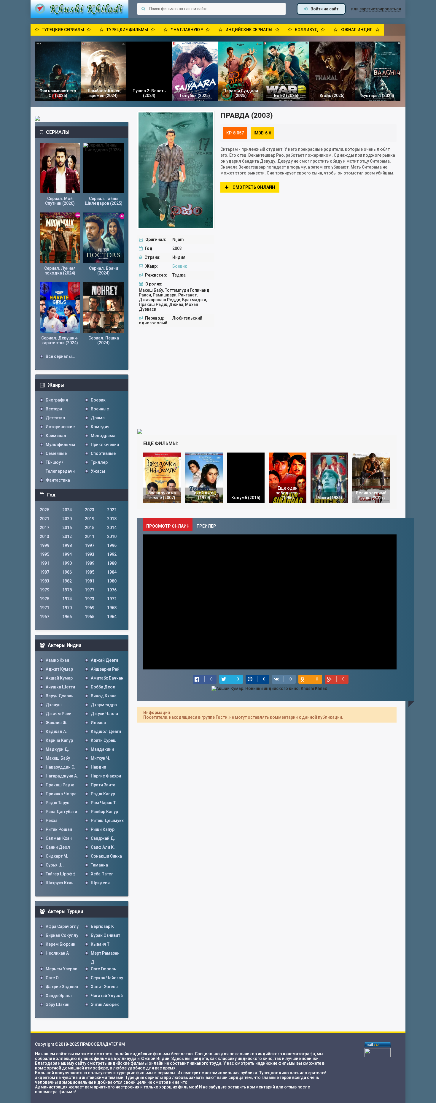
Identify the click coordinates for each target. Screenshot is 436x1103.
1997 (89, 545)
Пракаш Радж (60, 785)
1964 (112, 616)
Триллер (99, 462)
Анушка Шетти (60, 687)
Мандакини (102, 749)
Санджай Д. (103, 838)
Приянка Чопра (61, 793)
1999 (44, 545)
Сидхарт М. (57, 856)
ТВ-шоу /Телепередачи (60, 463)
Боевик (179, 266)
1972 (112, 598)
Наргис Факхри (106, 776)
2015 (89, 527)
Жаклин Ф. (56, 722)
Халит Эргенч (104, 986)
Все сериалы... (60, 356)
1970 (67, 607)
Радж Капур (103, 793)
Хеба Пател (102, 874)
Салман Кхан (59, 838)
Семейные (56, 453)
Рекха (52, 820)
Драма (98, 417)
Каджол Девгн (106, 731)
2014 (112, 527)
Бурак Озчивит (105, 935)
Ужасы (98, 471)
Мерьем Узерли (61, 968)
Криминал (56, 435)
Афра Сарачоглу (62, 926)
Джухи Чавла (104, 713)
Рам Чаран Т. (104, 802)
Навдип (98, 767)
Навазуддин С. (60, 767)
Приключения (105, 444)
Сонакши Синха (106, 856)
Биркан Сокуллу (62, 935)
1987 (44, 572)
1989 (89, 563)
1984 (112, 572)
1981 (89, 581)
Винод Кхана (104, 695)
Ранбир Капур (104, 811)
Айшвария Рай (105, 669)
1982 (67, 581)
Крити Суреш (104, 740)
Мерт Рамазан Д (105, 954)
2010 (112, 536)
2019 (89, 518)
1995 (44, 554)
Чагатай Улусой (107, 995)
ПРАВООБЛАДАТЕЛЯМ (102, 1044)
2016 (67, 527)
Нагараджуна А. (62, 776)
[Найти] (143, 9)
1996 (112, 545)
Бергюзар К (102, 926)
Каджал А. (56, 731)
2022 (112, 509)
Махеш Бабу (58, 758)
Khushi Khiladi (79, 9)
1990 (67, 563)
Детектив (55, 417)
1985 (89, 572)
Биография (57, 400)
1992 (112, 554)
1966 (67, 616)
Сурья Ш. (55, 865)
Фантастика (58, 480)
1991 (44, 563)
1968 (112, 607)
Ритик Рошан (59, 829)
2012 (67, 536)
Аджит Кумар (59, 669)
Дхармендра (104, 704)
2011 (89, 536)
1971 (44, 607)
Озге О (52, 977)
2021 (44, 518)
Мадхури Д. (57, 749)
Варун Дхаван (60, 695)
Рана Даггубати (61, 811)
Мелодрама (103, 435)
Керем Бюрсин (60, 944)
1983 (44, 581)
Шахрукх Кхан (60, 882)
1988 (112, 563)
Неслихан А (57, 953)
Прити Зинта (103, 785)
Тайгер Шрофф (61, 874)
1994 (67, 554)
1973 (89, 598)
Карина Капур (59, 740)
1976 (112, 590)
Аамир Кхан (57, 660)
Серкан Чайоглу (107, 977)
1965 (89, 616)
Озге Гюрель (103, 968)
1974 (67, 598)
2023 (89, 509)
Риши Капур (102, 829)
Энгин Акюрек (105, 1004)
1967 (44, 616)
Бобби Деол (103, 687)
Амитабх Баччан (107, 678)
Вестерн (54, 409)
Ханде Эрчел (59, 995)
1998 (67, 545)
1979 (44, 590)
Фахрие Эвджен (62, 986)
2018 (112, 518)
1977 (89, 590)
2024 (67, 509)
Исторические (60, 426)
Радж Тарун (57, 802)
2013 (44, 536)
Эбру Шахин (57, 1004)
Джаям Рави (58, 713)
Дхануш (54, 704)
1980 (112, 581)
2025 (44, 509)
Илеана (98, 722)
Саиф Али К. (103, 847)
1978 (67, 590)
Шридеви (100, 882)
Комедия (100, 426)
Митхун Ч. (100, 758)
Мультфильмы (60, 444)
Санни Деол (58, 847)
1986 (67, 572)
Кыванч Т (100, 944)
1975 (44, 598)
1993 (89, 554)
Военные (100, 409)
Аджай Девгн (104, 660)
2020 (67, 518)
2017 (44, 527)
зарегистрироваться (380, 9)
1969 (89, 607)
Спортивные (103, 453)
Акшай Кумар (59, 678)
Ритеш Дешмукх (107, 820)
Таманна (99, 865)
